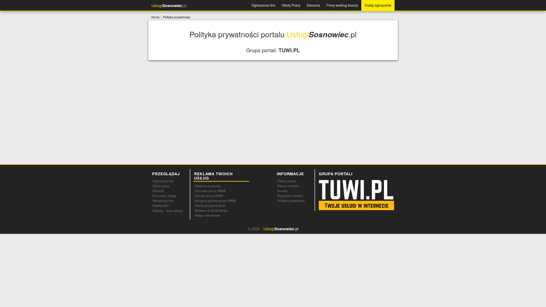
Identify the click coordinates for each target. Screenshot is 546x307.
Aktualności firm (163, 200)
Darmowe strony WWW (210, 191)
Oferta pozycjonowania (210, 205)
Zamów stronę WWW (209, 196)
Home (155, 17)
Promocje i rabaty (164, 196)
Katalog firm (160, 205)
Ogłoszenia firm (263, 5)
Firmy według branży (342, 5)
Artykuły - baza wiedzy (167, 211)
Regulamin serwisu (290, 196)
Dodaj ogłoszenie (377, 5)
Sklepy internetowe (207, 215)
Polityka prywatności (176, 17)
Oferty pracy (160, 186)
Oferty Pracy (291, 5)
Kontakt (282, 191)
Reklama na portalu (208, 186)
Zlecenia (313, 5)
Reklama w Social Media (211, 210)
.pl (168, 5)
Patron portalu (286, 181)
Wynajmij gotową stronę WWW (215, 200)
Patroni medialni (288, 186)
